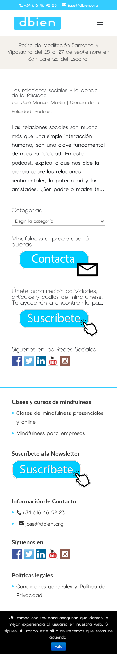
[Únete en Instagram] (65, 361)
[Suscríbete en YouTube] (53, 361)
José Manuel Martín (43, 102)
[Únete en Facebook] (17, 361)
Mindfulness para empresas (50, 433)
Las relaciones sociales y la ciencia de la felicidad (55, 93)
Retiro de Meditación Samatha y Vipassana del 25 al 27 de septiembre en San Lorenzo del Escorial (58, 52)
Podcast (43, 111)
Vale (58, 646)
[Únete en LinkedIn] (41, 361)
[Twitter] (29, 361)
